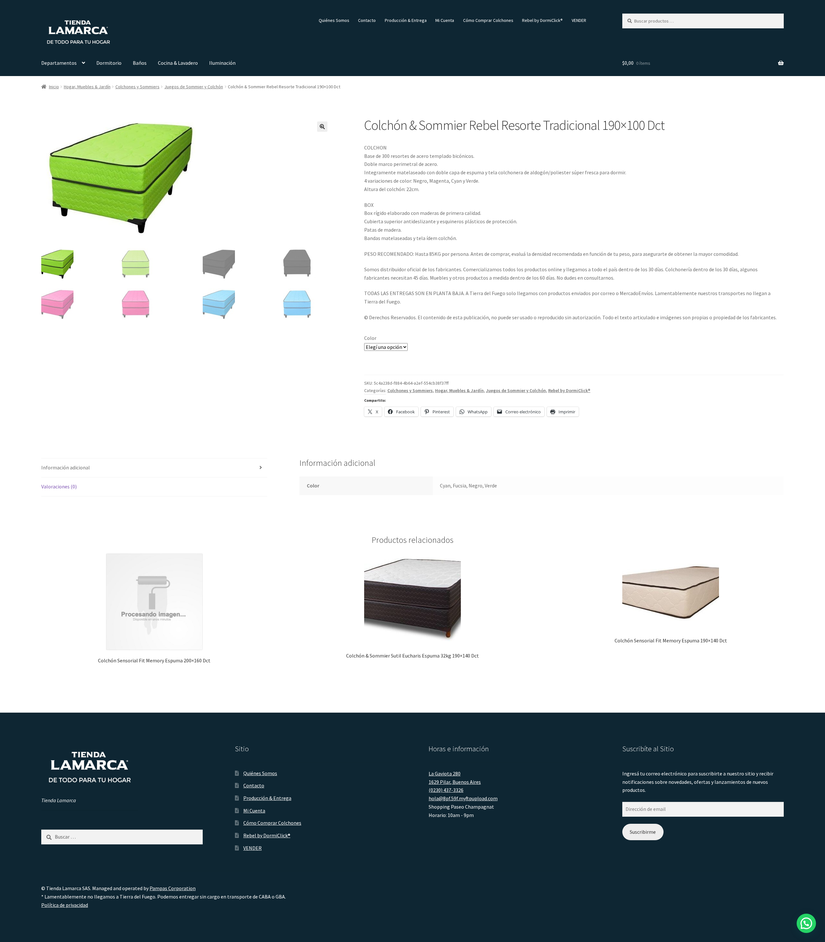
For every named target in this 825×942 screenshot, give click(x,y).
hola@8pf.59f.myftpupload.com (463, 798)
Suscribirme (643, 832)
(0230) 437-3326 (446, 790)
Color (370, 338)
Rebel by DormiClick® (542, 20)
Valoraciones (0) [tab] (59, 486)
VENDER (579, 20)
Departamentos (59, 63)
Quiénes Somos (334, 20)
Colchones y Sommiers (137, 87)
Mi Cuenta (444, 20)
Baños (140, 63)
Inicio (54, 87)
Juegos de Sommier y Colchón (193, 87)
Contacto (367, 20)
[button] (322, 126)
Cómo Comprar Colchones (488, 20)
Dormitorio (108, 63)
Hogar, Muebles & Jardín (87, 87)
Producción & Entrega (406, 20)
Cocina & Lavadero (178, 63)
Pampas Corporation (173, 888)
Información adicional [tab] (65, 467)
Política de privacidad (64, 905)
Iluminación (222, 63)
